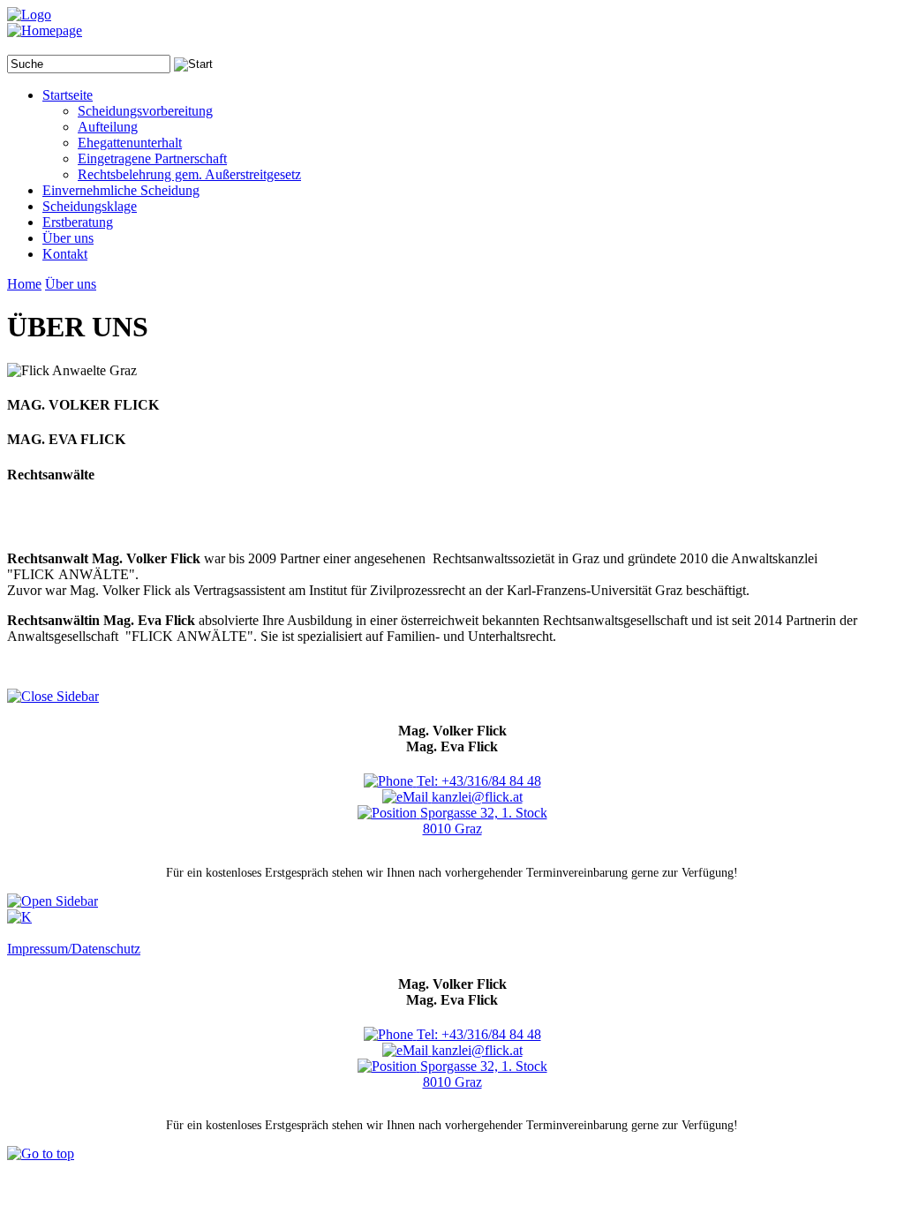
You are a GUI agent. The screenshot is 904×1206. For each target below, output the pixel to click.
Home (24, 283)
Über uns (70, 283)
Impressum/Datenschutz (73, 948)
